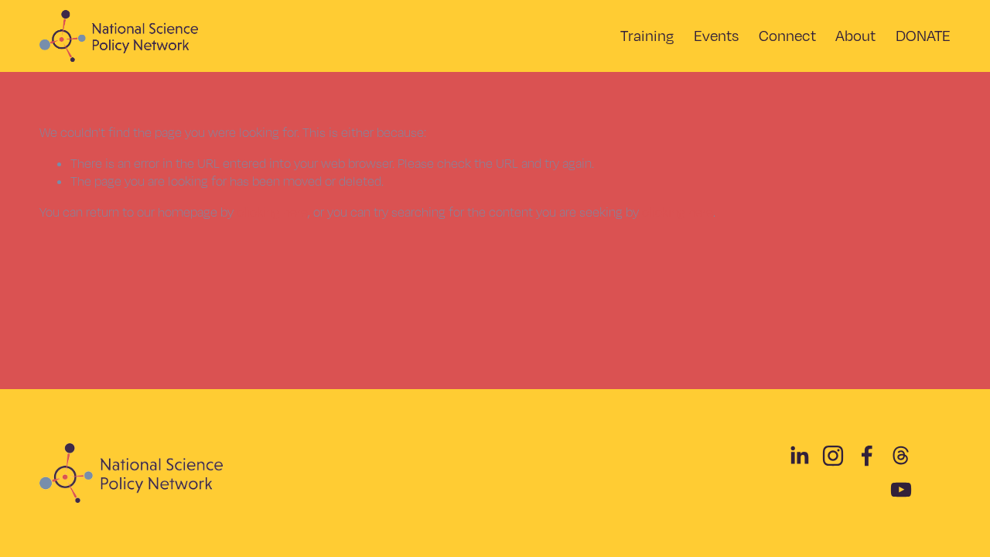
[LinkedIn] (799, 455)
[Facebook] (867, 455)
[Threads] (901, 455)
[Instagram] (833, 455)
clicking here (272, 212)
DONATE (923, 35)
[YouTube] (901, 490)
